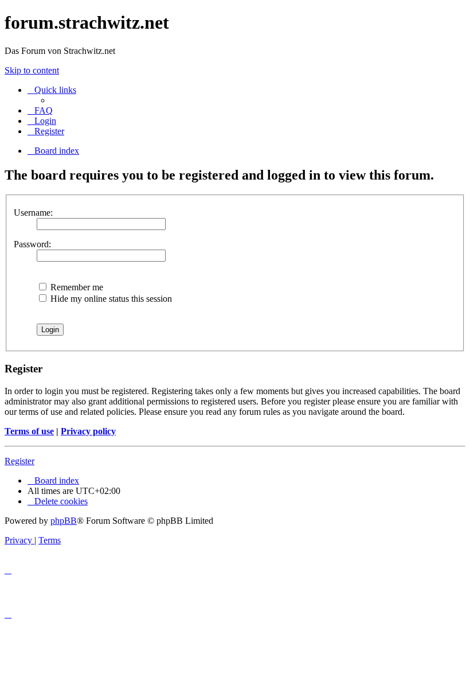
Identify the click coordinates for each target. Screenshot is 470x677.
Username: (33, 212)
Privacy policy (88, 431)
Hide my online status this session (110, 299)
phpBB (63, 521)
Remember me (75, 287)
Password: (32, 244)
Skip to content (32, 70)
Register (19, 461)
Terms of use (29, 431)
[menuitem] (40, 110)
